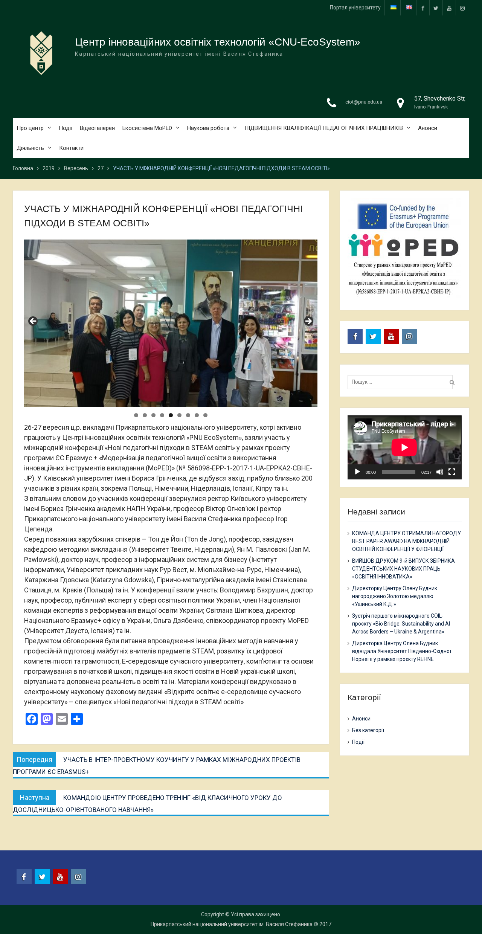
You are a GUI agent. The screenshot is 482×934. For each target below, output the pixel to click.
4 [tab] (162, 415)
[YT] (449, 7)
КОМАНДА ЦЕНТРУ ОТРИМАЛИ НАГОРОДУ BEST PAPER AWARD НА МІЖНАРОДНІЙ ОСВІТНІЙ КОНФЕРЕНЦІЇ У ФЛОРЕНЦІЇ (406, 541)
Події (65, 128)
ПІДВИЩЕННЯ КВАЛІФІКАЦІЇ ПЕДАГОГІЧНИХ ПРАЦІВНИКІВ (323, 128)
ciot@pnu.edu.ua (363, 102)
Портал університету (355, 8)
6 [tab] (179, 415)
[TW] (436, 7)
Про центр (30, 128)
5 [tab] (171, 415)
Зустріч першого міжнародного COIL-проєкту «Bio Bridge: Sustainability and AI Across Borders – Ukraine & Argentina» (401, 624)
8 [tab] (197, 415)
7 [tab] (188, 415)
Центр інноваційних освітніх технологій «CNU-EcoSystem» (217, 42)
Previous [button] (33, 321)
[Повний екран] (452, 472)
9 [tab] (205, 415)
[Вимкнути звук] (440, 472)
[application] (404, 447)
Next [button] (308, 321)
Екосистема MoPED (147, 128)
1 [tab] (136, 415)
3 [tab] (153, 415)
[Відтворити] (357, 472)
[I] (462, 7)
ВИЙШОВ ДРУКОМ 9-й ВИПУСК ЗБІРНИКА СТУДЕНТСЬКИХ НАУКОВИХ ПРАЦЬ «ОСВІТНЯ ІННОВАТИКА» (403, 569)
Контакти (71, 148)
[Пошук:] (402, 382)
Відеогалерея (97, 128)
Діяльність (30, 148)
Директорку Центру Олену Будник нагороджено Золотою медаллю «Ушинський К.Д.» (394, 596)
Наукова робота (208, 128)
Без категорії (368, 730)
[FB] (423, 7)
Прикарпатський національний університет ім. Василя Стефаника (232, 924)
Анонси (427, 128)
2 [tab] (145, 415)
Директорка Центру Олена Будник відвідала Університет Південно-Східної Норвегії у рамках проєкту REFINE (401, 651)
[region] (170, 323)
